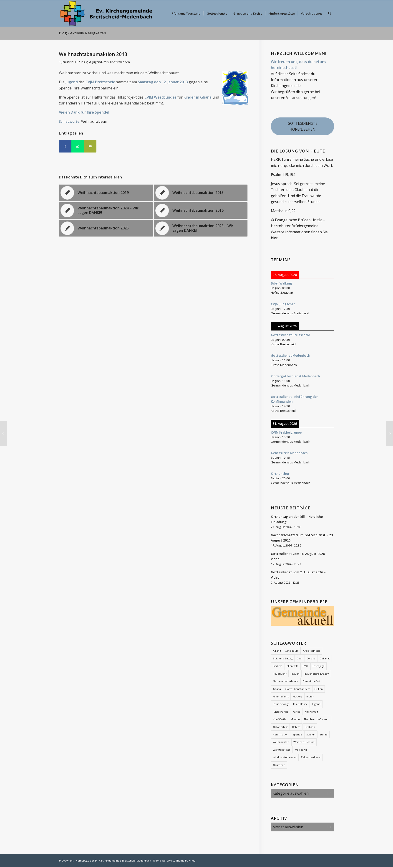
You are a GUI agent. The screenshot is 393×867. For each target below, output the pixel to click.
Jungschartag (280, 711)
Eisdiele (277, 666)
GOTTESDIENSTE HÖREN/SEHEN (302, 126)
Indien (310, 696)
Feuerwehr (280, 673)
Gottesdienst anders (297, 689)
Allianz (277, 650)
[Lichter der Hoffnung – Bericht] (3, 433)
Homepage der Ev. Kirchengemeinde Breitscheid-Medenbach (113, 860)
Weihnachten (281, 742)
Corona (311, 658)
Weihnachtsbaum (94, 121)
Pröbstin (310, 727)
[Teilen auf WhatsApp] (77, 146)
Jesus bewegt (281, 704)
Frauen (295, 673)
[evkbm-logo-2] (106, 13)
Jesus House (300, 704)
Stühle (324, 734)
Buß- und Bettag (282, 658)
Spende (297, 734)
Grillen (318, 689)
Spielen (310, 734)
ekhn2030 (292, 666)
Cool (299, 658)
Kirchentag (311, 711)
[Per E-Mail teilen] (90, 146)
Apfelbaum (292, 650)
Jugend (316, 704)
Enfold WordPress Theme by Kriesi (174, 860)
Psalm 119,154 (283, 174)
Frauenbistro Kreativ (316, 673)
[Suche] (329, 13)
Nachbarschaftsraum (316, 719)
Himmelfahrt (281, 696)
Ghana (277, 689)
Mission (295, 719)
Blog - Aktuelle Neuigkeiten (82, 33)
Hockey (297, 696)
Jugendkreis (100, 62)
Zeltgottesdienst (311, 757)
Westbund (301, 749)
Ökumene (279, 765)
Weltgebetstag (281, 749)
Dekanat (325, 658)
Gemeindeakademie (285, 681)
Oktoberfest (280, 727)
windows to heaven (285, 757)
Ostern (296, 727)
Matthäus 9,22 (283, 210)
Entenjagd (318, 666)
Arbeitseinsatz (311, 650)
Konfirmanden (120, 62)
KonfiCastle (279, 719)
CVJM (87, 62)
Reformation (280, 734)
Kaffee (296, 711)
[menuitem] (186, 13)
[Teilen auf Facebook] (65, 146)
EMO (305, 666)
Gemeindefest (311, 681)
